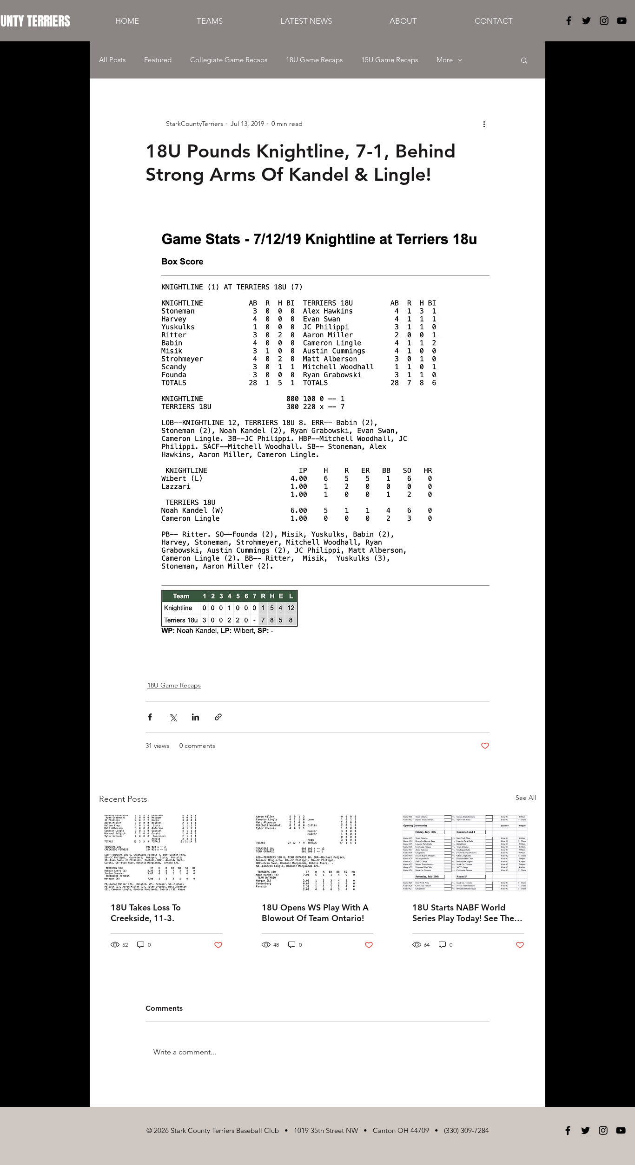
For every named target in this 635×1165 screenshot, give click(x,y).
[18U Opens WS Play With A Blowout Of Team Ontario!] (318, 852)
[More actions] (483, 123)
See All (526, 797)
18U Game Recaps (314, 60)
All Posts (112, 60)
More (445, 60)
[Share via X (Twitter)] (172, 717)
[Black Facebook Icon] (569, 20)
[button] (524, 60)
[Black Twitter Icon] (586, 20)
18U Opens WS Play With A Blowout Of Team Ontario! (315, 912)
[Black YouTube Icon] (622, 20)
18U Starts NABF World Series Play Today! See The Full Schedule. (463, 912)
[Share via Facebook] (150, 717)
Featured (158, 60)
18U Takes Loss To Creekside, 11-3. (146, 912)
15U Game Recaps (389, 60)
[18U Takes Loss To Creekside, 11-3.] (166, 852)
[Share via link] (218, 717)
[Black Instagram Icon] (604, 20)
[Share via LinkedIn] (195, 717)
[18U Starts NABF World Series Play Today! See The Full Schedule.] (468, 852)
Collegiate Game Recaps (228, 60)
